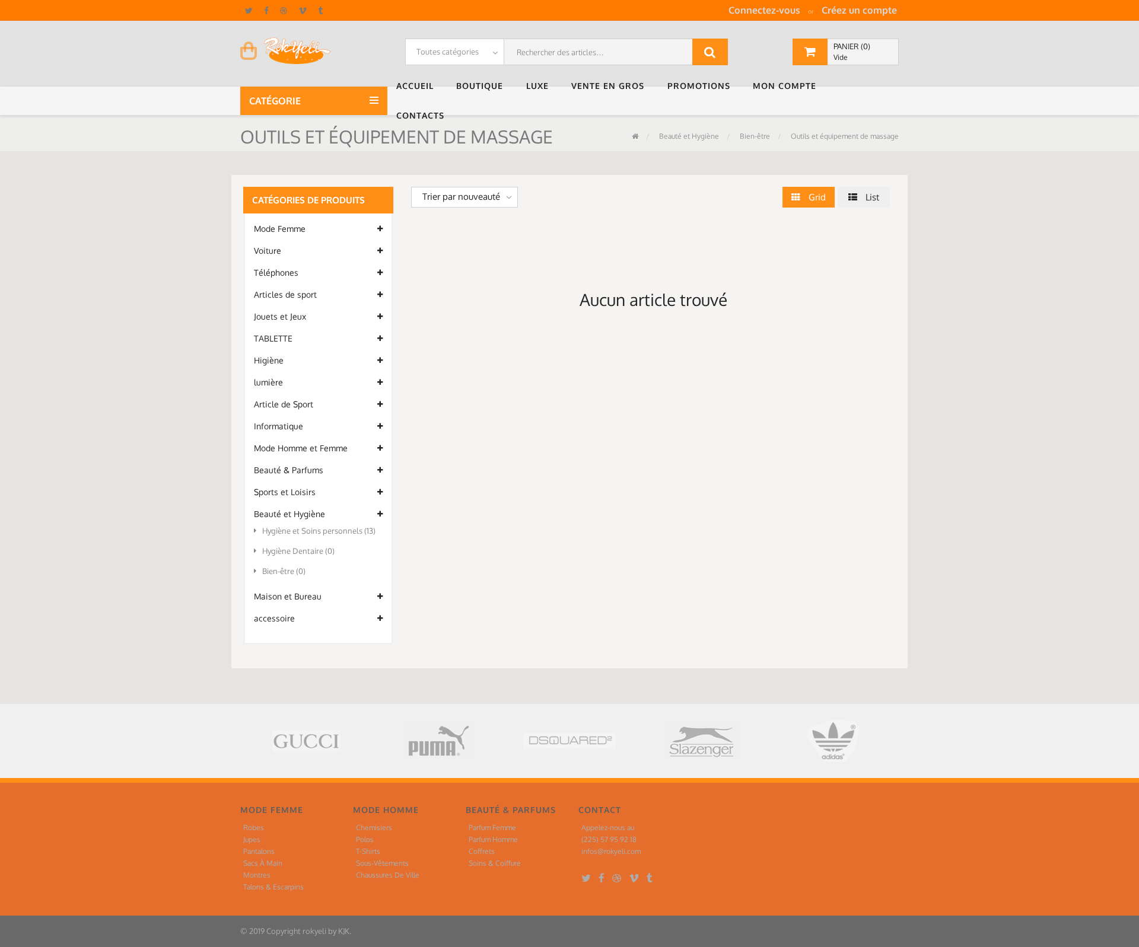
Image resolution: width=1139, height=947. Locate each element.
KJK (343, 931)
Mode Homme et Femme (301, 448)
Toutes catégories (447, 51)
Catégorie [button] (276, 101)
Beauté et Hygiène (688, 136)
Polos (365, 839)
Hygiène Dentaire (298, 551)
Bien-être (754, 136)
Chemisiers (374, 827)
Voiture (267, 250)
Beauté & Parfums (288, 470)
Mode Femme (280, 229)
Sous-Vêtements (382, 863)
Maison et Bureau (288, 596)
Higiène (269, 360)
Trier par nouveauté (461, 196)
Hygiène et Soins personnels (319, 530)
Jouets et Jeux (280, 316)
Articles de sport (285, 294)
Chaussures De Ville (387, 875)
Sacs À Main (262, 863)
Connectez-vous (764, 10)
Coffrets (482, 851)
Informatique (278, 426)
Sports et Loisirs (285, 492)
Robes (253, 827)
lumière (268, 382)
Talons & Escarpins (273, 886)
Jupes (251, 839)
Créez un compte (859, 10)
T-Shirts (368, 851)
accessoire (274, 618)
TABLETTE (273, 338)
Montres (257, 875)
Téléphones (276, 272)
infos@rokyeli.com (611, 851)
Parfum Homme (493, 839)
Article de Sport (283, 404)
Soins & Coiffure (495, 863)
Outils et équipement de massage (844, 136)
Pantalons (259, 851)
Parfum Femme (492, 827)
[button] (417, 86)
